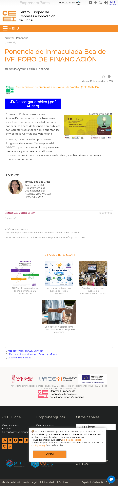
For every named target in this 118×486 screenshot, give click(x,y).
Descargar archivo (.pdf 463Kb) (35, 104)
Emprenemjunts (50, 417)
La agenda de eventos (19, 357)
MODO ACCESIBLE (67, 3)
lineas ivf (10, 42)
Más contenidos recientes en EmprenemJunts (32, 354)
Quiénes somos (11, 425)
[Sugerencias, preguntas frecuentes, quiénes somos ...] (90, 2)
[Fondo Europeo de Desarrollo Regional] (92, 383)
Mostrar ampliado (99, 114)
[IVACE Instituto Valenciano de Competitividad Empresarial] (44, 383)
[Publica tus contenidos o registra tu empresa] (95, 2)
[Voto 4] (108, 213)
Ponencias (22, 38)
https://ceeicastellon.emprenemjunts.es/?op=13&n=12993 (55, 237)
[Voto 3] (105, 213)
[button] (110, 3)
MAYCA (24, 229)
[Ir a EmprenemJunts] (35, 4)
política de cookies (71, 440)
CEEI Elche (11, 417)
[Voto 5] (111, 213)
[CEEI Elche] (29, 23)
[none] (88, 139)
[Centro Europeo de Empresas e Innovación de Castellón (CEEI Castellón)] (10, 93)
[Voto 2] (103, 213)
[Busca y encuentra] (100, 2)
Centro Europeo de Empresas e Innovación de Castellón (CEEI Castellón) (57, 87)
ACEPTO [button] (49, 454)
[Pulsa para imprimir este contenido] (109, 76)
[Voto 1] (100, 213)
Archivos (9, 38)
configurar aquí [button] (39, 445)
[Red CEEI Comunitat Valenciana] (61, 397)
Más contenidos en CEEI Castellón (25, 351)
